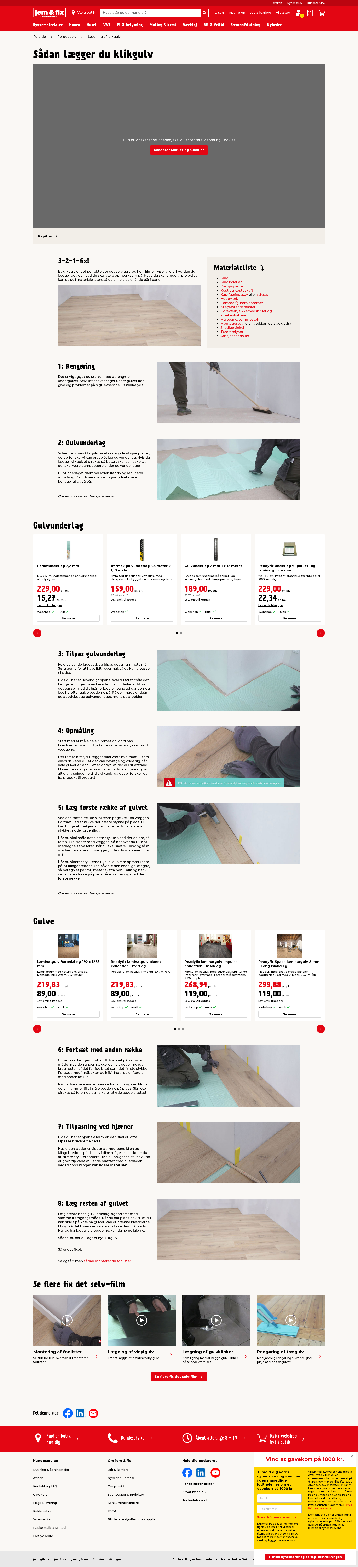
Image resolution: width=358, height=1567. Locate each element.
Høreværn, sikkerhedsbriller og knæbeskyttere (246, 313)
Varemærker (42, 1519)
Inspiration (237, 12)
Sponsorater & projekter (126, 1494)
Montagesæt (231, 324)
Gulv (224, 278)
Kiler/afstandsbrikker (237, 307)
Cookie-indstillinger (107, 1559)
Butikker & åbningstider (51, 1470)
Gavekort (276, 3)
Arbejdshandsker (234, 336)
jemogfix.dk (41, 1559)
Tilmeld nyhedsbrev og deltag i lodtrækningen (305, 1557)
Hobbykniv (229, 299)
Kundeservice (316, 3)
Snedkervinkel (232, 328)
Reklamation (42, 1511)
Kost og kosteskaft (236, 290)
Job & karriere (260, 12)
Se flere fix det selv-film (176, 1377)
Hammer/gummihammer (241, 303)
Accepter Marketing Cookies (179, 150)
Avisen (219, 12)
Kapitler (45, 236)
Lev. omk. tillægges (49, 605)
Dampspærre (231, 286)
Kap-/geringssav (234, 295)
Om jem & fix (117, 1486)
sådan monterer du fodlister (107, 1261)
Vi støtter (283, 12)
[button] (177, 633)
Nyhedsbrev (294, 3)
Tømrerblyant (231, 332)
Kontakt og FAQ (45, 1486)
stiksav (263, 295)
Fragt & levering (45, 1503)
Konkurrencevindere (123, 1503)
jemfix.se (60, 1559)
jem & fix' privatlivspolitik (330, 1506)
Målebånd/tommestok (239, 319)
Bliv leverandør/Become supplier (132, 1519)
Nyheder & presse (121, 1478)
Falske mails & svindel (49, 1528)
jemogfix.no (79, 1559)
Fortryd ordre (43, 1536)
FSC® (112, 1511)
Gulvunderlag (231, 282)
